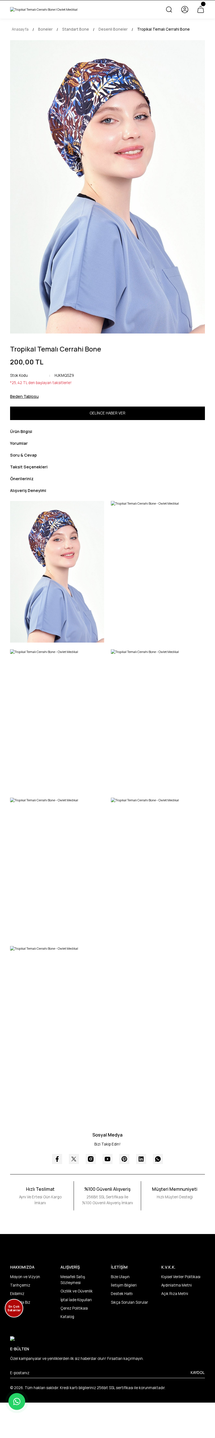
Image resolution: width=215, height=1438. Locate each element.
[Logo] (44, 9)
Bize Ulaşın (120, 1276)
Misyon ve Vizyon (25, 1276)
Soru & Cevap (23, 455)
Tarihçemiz (20, 1285)
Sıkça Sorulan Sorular (129, 1302)
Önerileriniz (22, 478)
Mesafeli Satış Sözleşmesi (72, 1279)
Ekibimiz (17, 1293)
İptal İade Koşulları (76, 1299)
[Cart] (200, 9)
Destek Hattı (122, 1293)
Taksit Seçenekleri (29, 466)
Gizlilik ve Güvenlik (76, 1291)
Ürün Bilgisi (21, 431)
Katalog (67, 1316)
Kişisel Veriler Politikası (180, 1276)
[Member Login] (184, 9)
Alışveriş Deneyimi (28, 490)
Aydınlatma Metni (176, 1285)
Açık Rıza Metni (174, 1293)
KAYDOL (198, 1372)
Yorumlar (19, 443)
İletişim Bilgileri (124, 1285)
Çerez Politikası (74, 1308)
